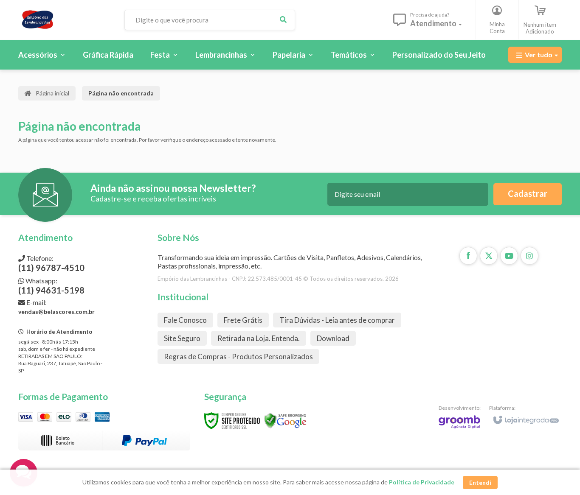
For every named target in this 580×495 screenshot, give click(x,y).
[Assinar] (527, 194)
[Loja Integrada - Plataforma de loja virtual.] (525, 416)
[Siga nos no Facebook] (468, 256)
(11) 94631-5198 (51, 286)
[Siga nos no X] (489, 256)
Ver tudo (538, 54)
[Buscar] (283, 19)
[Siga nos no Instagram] (529, 256)
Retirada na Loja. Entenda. (258, 338)
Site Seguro (182, 338)
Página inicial (52, 93)
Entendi (480, 482)
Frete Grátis (243, 320)
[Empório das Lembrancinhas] (64, 19)
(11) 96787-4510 (51, 263)
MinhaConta (497, 27)
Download (333, 338)
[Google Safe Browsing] (285, 420)
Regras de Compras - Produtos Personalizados (238, 356)
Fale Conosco (185, 320)
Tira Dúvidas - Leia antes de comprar (337, 320)
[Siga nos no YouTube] (509, 256)
